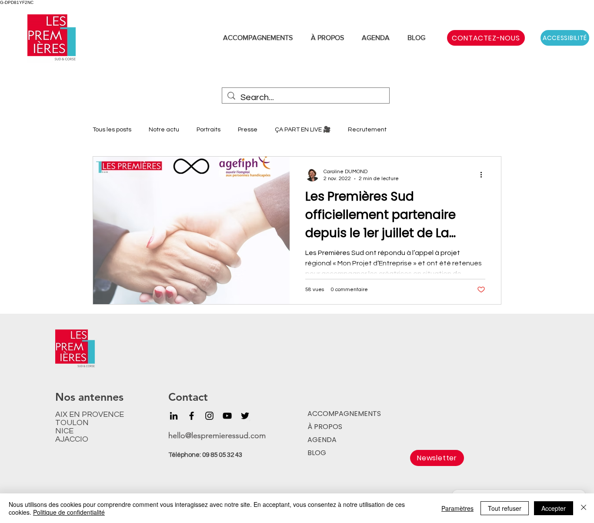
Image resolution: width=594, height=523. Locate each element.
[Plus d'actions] (484, 174)
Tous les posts (112, 130)
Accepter (553, 508)
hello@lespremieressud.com (217, 435)
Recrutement (367, 130)
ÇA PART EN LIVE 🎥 (302, 130)
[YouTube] (227, 415)
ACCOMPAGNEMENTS (343, 414)
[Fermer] (583, 508)
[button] (437, 458)
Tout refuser (504, 508)
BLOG (316, 453)
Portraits (208, 130)
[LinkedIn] (173, 415)
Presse (247, 130)
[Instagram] (209, 415)
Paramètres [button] (457, 508)
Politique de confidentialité (69, 512)
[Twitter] (245, 415)
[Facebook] (191, 415)
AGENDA (322, 440)
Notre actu (164, 130)
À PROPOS (324, 427)
